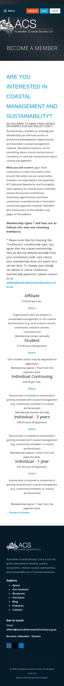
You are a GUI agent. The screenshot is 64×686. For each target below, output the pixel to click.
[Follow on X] (15, 645)
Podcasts (18, 605)
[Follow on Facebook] (8, 645)
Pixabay (43, 677)
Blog (15, 601)
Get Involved (20, 589)
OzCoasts (18, 597)
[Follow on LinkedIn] (21, 645)
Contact (17, 609)
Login (55, 11)
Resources (18, 593)
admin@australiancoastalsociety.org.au (31, 629)
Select (32, 308)
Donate (32, 11)
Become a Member (18, 636)
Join (44, 11)
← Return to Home (18, 512)
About (16, 585)
